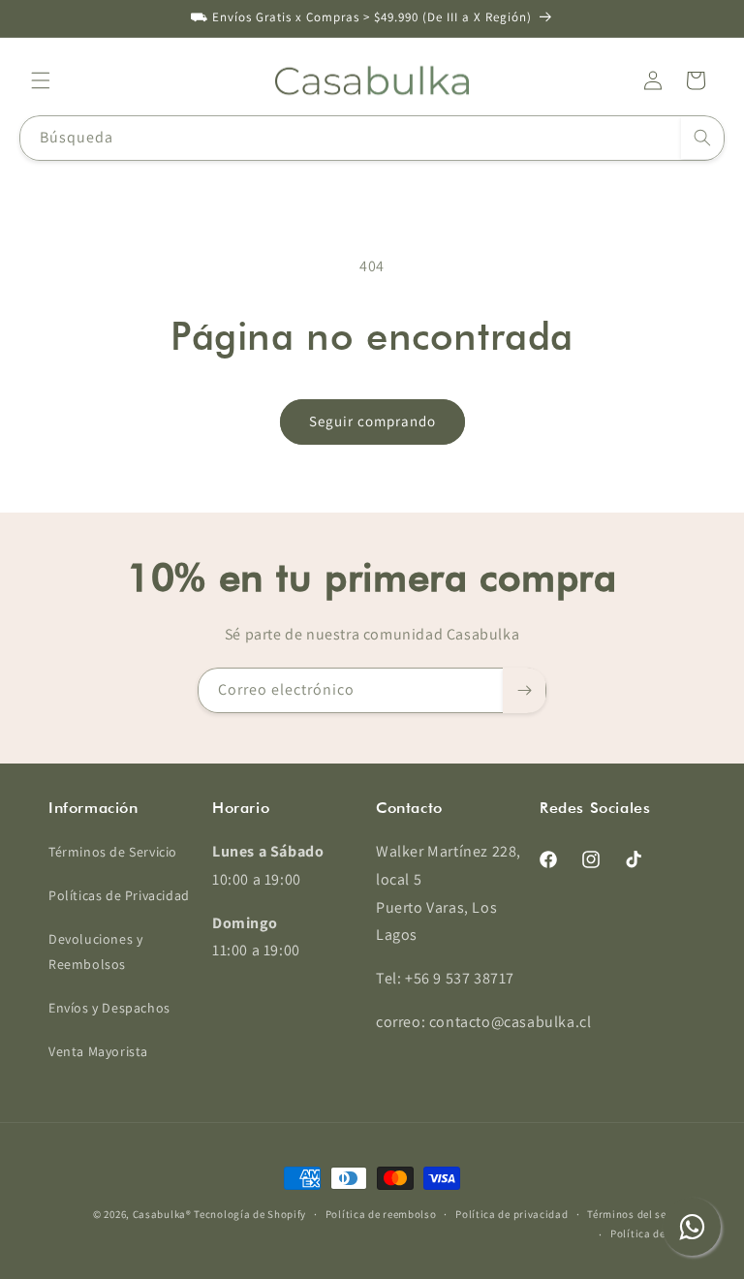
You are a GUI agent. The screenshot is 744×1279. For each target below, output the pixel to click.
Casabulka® (162, 1214)
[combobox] (372, 138)
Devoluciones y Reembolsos (95, 951)
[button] (40, 80)
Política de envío (653, 1233)
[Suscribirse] (524, 690)
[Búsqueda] (702, 137)
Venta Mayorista (98, 1051)
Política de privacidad (511, 1214)
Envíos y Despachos (109, 1007)
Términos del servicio (641, 1214)
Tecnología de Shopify (250, 1214)
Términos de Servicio (112, 851)
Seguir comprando (372, 421)
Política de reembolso (381, 1214)
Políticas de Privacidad (119, 895)
